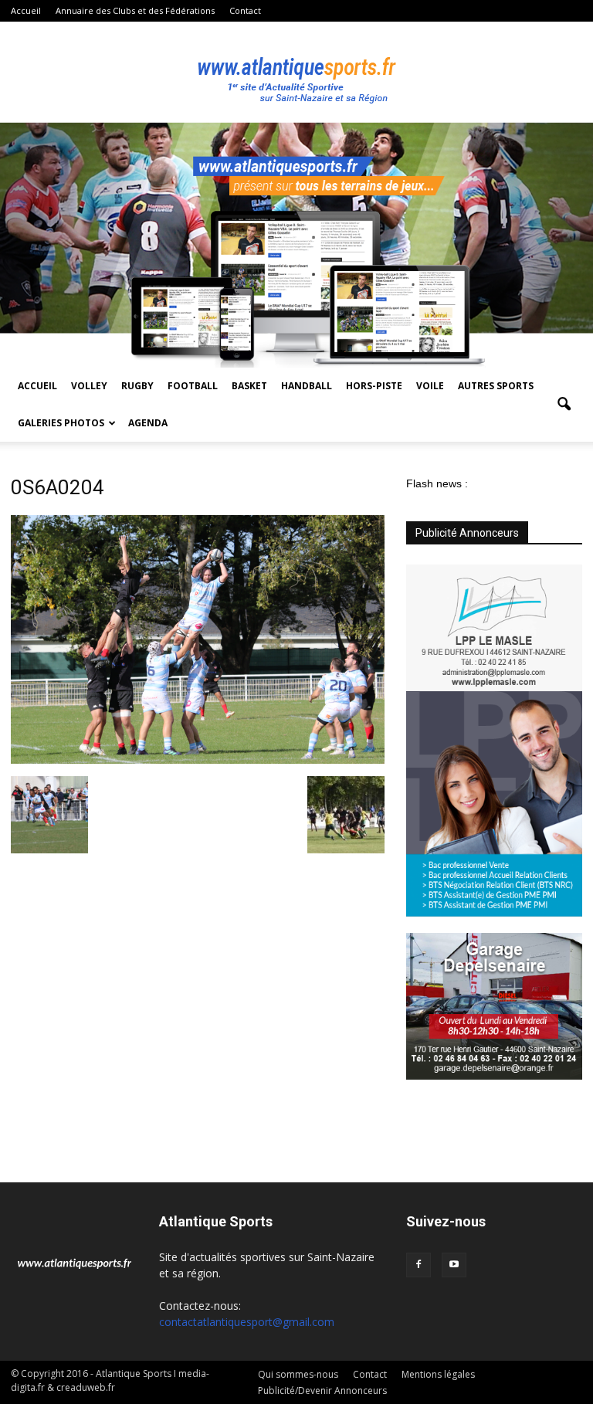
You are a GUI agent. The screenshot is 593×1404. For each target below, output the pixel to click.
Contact (245, 10)
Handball (306, 385)
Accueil (26, 10)
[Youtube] (454, 1265)
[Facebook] (418, 1265)
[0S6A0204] (198, 760)
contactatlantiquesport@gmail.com (246, 1321)
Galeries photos (61, 422)
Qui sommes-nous (298, 1374)
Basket (249, 385)
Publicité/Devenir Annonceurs (322, 1390)
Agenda (148, 422)
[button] (563, 404)
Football (193, 385)
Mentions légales (438, 1374)
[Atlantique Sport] (296, 72)
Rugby (137, 385)
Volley (89, 385)
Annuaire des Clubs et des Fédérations (135, 10)
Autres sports (496, 385)
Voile (430, 385)
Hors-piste (374, 385)
